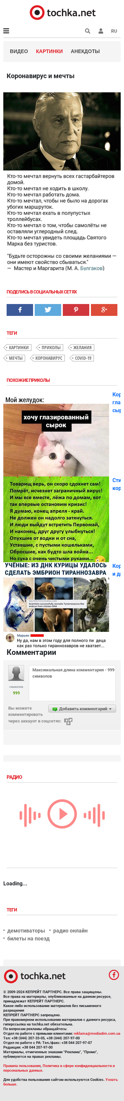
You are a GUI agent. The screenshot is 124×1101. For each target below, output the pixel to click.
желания (82, 347)
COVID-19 (83, 358)
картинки (19, 347)
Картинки (49, 51)
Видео (19, 51)
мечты (15, 358)
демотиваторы (26, 931)
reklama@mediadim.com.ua (97, 1033)
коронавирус (48, 358)
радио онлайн (70, 931)
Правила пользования (22, 1066)
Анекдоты (85, 51)
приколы (51, 347)
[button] (100, 31)
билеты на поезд (28, 938)
